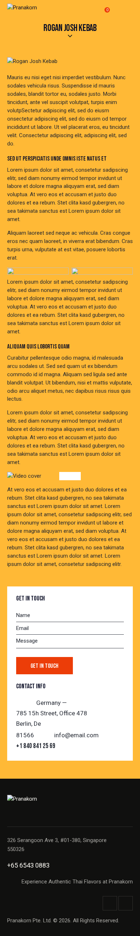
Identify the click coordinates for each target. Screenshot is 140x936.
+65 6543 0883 (28, 865)
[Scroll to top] (123, 924)
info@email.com (76, 735)
